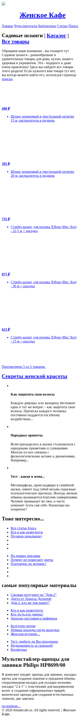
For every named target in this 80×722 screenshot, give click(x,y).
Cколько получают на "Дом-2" (34, 595)
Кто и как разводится (27, 532)
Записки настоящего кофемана (34, 618)
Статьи (62, 26)
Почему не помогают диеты (32, 560)
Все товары (15, 41)
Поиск (73, 26)
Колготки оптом (23, 626)
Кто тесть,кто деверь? (27, 614)
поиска (7, 79)
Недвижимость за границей (32, 645)
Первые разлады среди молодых (35, 630)
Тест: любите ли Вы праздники (34, 641)
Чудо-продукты (25, 26)
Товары (7, 26)
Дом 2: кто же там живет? (30, 603)
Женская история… (25, 634)
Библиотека (47, 26)
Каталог (56, 35)
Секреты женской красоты (34, 376)
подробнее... (11, 706)
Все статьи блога (23, 528)
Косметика (19, 649)
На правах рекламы (25, 556)
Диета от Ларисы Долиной (31, 599)
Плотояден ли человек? (28, 564)
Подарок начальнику (26, 536)
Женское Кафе (43, 15)
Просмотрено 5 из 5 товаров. (24, 367)
